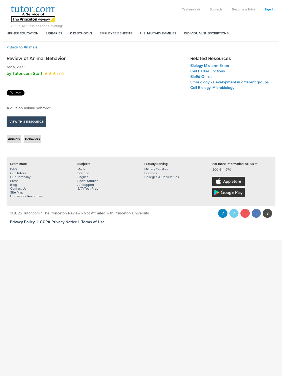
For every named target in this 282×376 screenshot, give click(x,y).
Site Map (16, 192)
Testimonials (191, 9)
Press (14, 181)
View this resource (26, 122)
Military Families (156, 169)
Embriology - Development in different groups (229, 82)
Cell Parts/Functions (207, 71)
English (82, 177)
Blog (13, 185)
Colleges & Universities (161, 177)
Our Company (20, 177)
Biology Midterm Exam (209, 65)
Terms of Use (93, 222)
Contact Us (18, 188)
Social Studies (87, 181)
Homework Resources (26, 196)
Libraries (54, 33)
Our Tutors (18, 173)
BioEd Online (201, 76)
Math (81, 169)
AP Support (85, 185)
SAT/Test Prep (87, 188)
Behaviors (32, 139)
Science (83, 173)
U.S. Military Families (158, 33)
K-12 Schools (81, 33)
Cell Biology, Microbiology (212, 87)
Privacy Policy (22, 222)
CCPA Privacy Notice (58, 222)
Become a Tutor (243, 9)
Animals (14, 139)
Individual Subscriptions (206, 33)
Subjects (216, 9)
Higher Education (23, 33)
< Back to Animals (22, 47)
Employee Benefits (116, 33)
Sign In (269, 9)
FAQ (13, 169)
